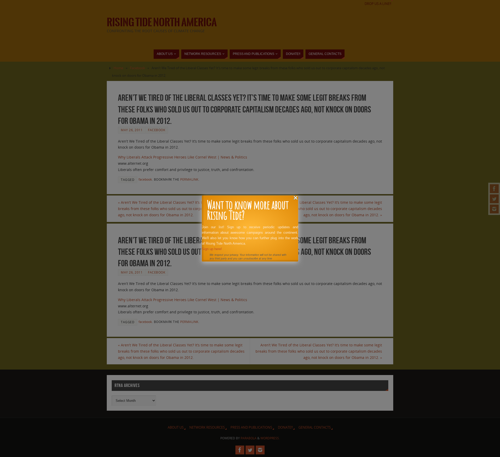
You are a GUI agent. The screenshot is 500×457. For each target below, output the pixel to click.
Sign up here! (212, 249)
